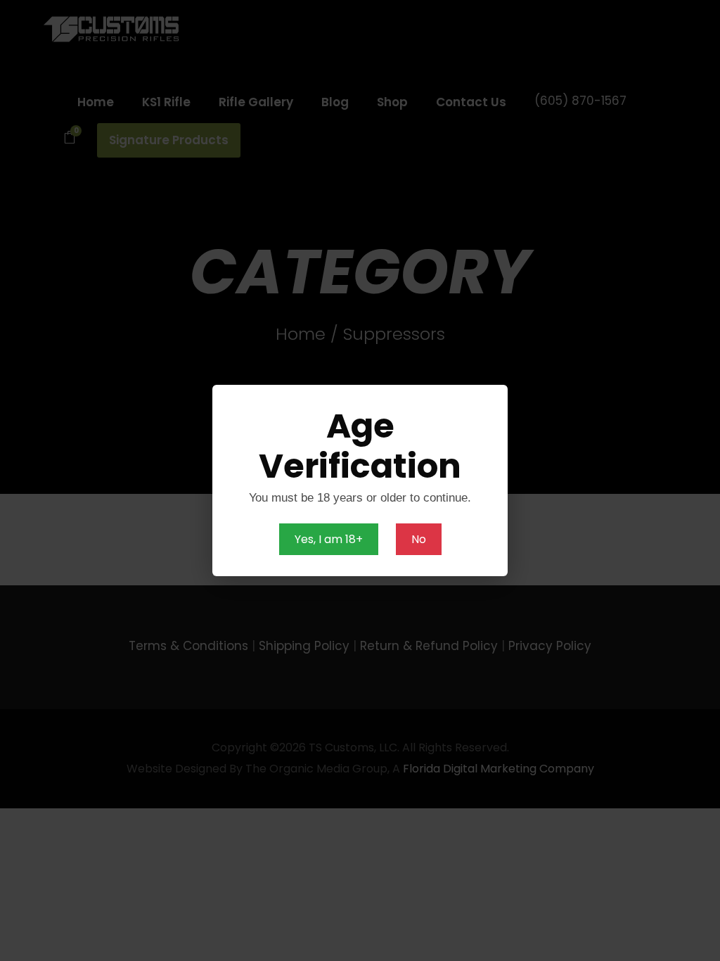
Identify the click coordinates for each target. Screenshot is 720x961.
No (418, 539)
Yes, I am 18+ (329, 539)
